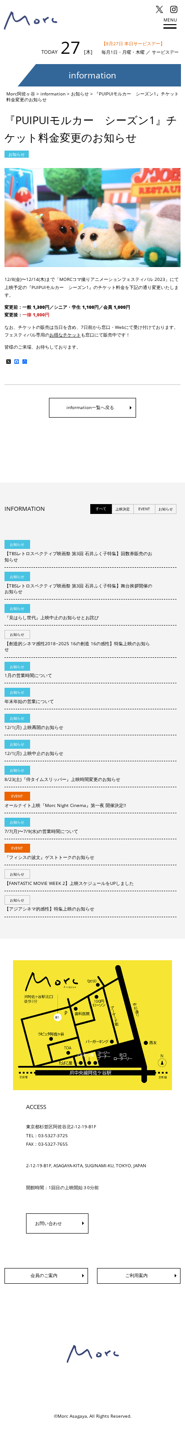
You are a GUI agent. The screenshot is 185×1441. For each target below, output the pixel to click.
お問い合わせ (48, 1223)
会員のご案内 (44, 1275)
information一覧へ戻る (90, 407)
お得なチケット (65, 335)
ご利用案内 (136, 1275)
